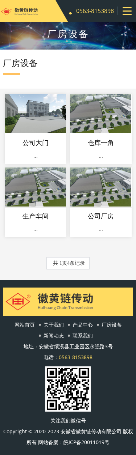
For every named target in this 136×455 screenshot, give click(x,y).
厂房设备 (112, 324)
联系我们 (83, 335)
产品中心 (83, 324)
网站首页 (25, 324)
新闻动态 (54, 335)
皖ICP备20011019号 (86, 442)
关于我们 (54, 324)
